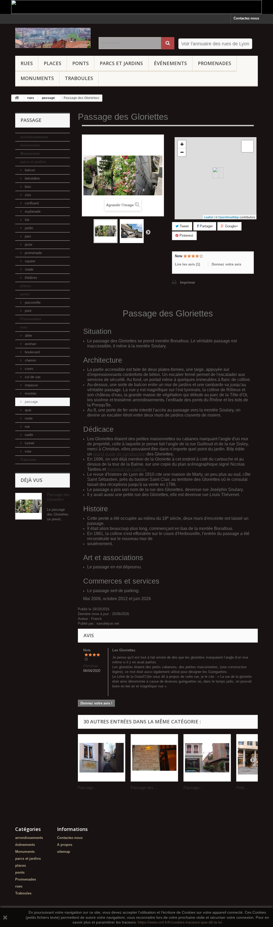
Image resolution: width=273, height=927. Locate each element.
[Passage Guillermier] (101, 758)
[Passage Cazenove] (207, 758)
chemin (30, 360)
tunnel (29, 443)
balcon (29, 170)
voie (27, 451)
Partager (206, 226)
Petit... (241, 787)
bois (27, 187)
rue (27, 427)
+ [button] (182, 144)
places (52, 63)
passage (31, 402)
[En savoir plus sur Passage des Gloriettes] (28, 506)
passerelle (32, 302)
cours (28, 369)
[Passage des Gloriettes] (105, 231)
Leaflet (208, 217)
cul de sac (32, 377)
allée (28, 336)
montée (30, 393)
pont (27, 311)
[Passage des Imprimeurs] (154, 758)
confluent (31, 203)
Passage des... (144, 787)
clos (27, 195)
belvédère (32, 178)
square (29, 261)
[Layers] (247, 146)
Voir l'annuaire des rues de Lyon (215, 43)
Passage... (87, 787)
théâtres (30, 278)
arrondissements (34, 137)
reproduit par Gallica (126, 469)
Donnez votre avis (226, 264)
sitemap (63, 852)
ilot (26, 220)
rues (27, 63)
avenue (30, 344)
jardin (28, 228)
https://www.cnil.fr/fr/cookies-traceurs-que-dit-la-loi (180, 922)
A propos (64, 845)
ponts (80, 63)
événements (170, 63)
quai (27, 410)
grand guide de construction (119, 454)
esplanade (32, 211)
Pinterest (185, 235)
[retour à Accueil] (17, 98)
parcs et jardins (121, 63)
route (28, 418)
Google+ (231, 226)
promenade (33, 253)
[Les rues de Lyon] (53, 38)
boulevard (32, 352)
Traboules (79, 78)
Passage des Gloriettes (58, 497)
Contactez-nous (246, 18)
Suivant (148, 232)
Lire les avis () (187, 264)
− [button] (182, 152)
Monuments (37, 78)
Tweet (184, 226)
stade (28, 269)
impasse (31, 385)
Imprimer (187, 282)
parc (27, 236)
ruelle (28, 435)
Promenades (214, 63)
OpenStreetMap (228, 217)
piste (28, 245)
